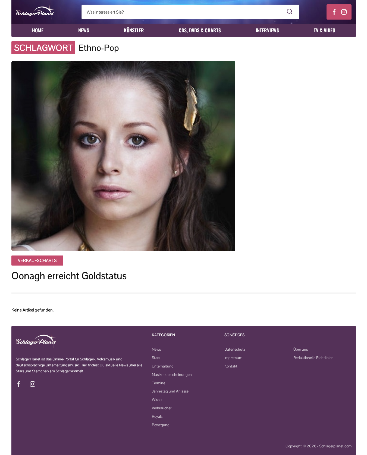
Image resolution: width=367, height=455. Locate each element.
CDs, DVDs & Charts (200, 30)
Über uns (300, 349)
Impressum (233, 357)
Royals (157, 416)
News (83, 30)
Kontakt (230, 366)
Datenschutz (234, 349)
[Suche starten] (289, 11)
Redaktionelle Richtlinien (313, 357)
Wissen (158, 399)
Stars (156, 357)
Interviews (267, 30)
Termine (158, 383)
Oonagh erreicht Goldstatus (69, 276)
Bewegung (161, 424)
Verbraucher (161, 408)
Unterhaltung (163, 366)
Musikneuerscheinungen (172, 374)
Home (37, 30)
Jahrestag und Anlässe (170, 391)
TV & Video (324, 30)
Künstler (134, 30)
